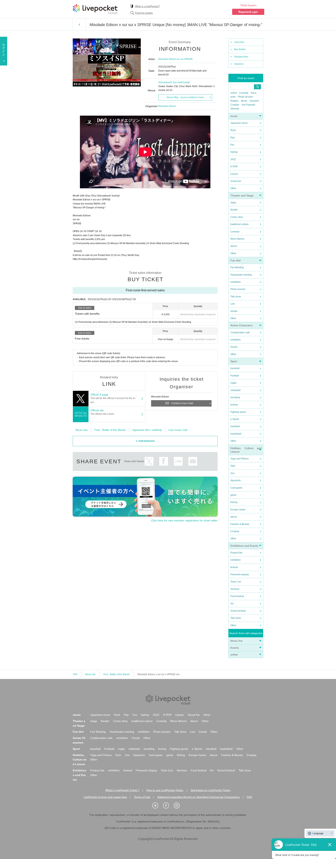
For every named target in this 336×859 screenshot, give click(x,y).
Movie (244, 101)
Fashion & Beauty (239, 524)
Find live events (144, 12)
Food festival (237, 596)
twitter (149, 461)
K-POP (234, 166)
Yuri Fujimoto (248, 104)
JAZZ (233, 159)
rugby (233, 382)
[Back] (79, 24)
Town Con (235, 581)
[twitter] (157, 805)
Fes (232, 144)
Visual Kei (235, 181)
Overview (239, 42)
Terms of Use (142, 797)
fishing (233, 502)
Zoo (232, 473)
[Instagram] (179, 805)
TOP (75, 674)
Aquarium (235, 480)
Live (232, 303)
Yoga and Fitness (239, 458)
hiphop (234, 152)
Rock (233, 130)
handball (235, 426)
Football (234, 375)
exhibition (235, 282)
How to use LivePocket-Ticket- (165, 790)
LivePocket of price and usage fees (105, 797)
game (233, 495)
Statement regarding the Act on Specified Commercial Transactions (198, 797)
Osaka (185, 82)
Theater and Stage (242, 195)
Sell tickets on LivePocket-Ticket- (211, 790)
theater (234, 209)
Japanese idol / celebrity (147, 429)
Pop (232, 137)
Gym (232, 465)
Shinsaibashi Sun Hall (170, 82)
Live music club (178, 429)
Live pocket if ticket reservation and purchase (95, 9)
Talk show (235, 296)
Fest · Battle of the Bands (110, 429)
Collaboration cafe (240, 332)
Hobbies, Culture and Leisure (80, 759)
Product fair (236, 552)
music (234, 116)
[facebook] (168, 805)
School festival (238, 610)
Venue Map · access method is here (185, 97)
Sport (233, 361)
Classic (234, 174)
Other (233, 188)
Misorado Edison (167, 59)
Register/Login (248, 11)
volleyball (235, 390)
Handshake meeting (241, 274)
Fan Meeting (237, 267)
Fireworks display (239, 574)
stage (233, 202)
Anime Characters (241, 325)
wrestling (235, 397)
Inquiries (238, 64)
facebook (163, 461)
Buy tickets (240, 49)
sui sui (180, 59)
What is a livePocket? (147, 6)
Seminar (234, 589)
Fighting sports (238, 412)
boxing (234, 404)
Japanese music (239, 123)
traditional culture (239, 224)
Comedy (243, 93)
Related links (241, 56)
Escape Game (237, 509)
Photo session (245, 96)
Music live (236, 640)
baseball (235, 368)
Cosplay (234, 104)
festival (234, 567)
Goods (233, 311)
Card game (236, 487)
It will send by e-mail (192, 461)
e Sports (234, 419)
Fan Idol (235, 260)
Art (231, 603)
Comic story (236, 217)
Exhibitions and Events (244, 545)
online (233, 93)
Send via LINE (178, 461)
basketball (235, 433)
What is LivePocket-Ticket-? (122, 790)
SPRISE (188, 59)
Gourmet (254, 101)
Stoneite (234, 108)
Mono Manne (237, 238)
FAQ (249, 797)
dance (233, 246)
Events (234, 647)
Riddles (234, 101)
